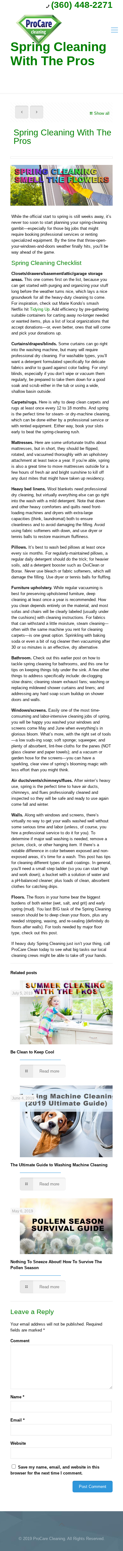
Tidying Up (40, 309)
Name (17, 1397)
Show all (101, 113)
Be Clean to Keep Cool (32, 1052)
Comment (19, 1340)
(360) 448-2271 (82, 5)
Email (17, 1420)
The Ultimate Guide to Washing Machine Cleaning (59, 1165)
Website (18, 1443)
